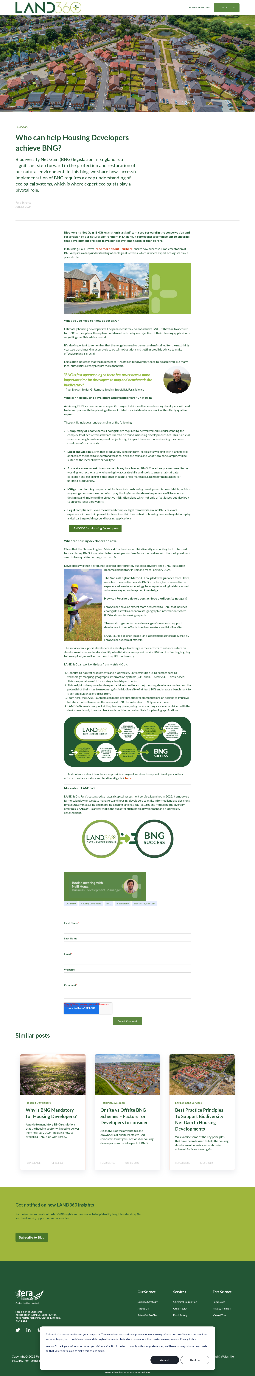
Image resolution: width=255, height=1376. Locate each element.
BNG (108, 903)
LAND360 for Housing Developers (95, 528)
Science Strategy (148, 1301)
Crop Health (180, 1308)
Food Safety (180, 1315)
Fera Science (23, 202)
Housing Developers (91, 903)
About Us (143, 1308)
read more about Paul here (114, 249)
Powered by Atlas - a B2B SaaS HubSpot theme (127, 1372)
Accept (165, 1359)
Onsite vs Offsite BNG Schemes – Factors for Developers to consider (124, 1116)
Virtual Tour (220, 1315)
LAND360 (71, 903)
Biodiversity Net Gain (144, 903)
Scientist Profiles (148, 1315)
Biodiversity (122, 903)
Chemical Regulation (185, 1301)
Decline (195, 1359)
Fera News (219, 1301)
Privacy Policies (222, 1308)
